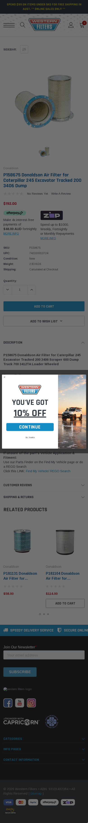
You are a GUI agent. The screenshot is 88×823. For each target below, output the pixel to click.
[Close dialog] (4, 377)
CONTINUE (30, 427)
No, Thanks (30, 437)
